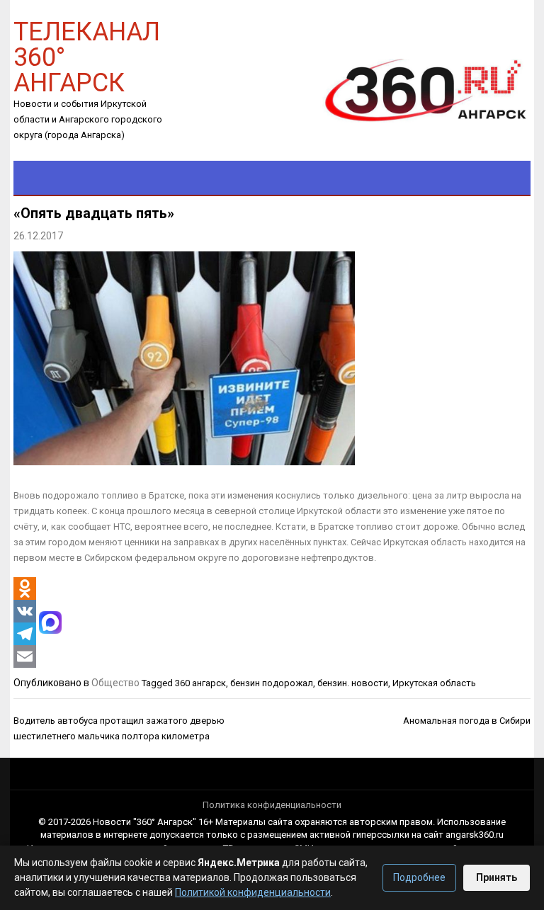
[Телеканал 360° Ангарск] (416, 89)
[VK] (24, 611)
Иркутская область (434, 683)
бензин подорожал (271, 683)
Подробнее (419, 877)
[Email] (24, 656)
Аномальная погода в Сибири (467, 720)
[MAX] (50, 622)
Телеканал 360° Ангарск (86, 56)
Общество (115, 682)
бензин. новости (352, 683)
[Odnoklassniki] (24, 588)
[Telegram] (24, 633)
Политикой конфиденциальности (253, 892)
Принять (496, 877)
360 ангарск (200, 683)
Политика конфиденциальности (272, 805)
